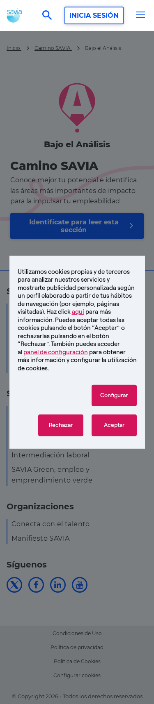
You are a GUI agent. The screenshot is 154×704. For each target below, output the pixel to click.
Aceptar (114, 425)
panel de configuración (55, 352)
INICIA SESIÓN (94, 15)
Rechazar (61, 425)
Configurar (114, 395)
